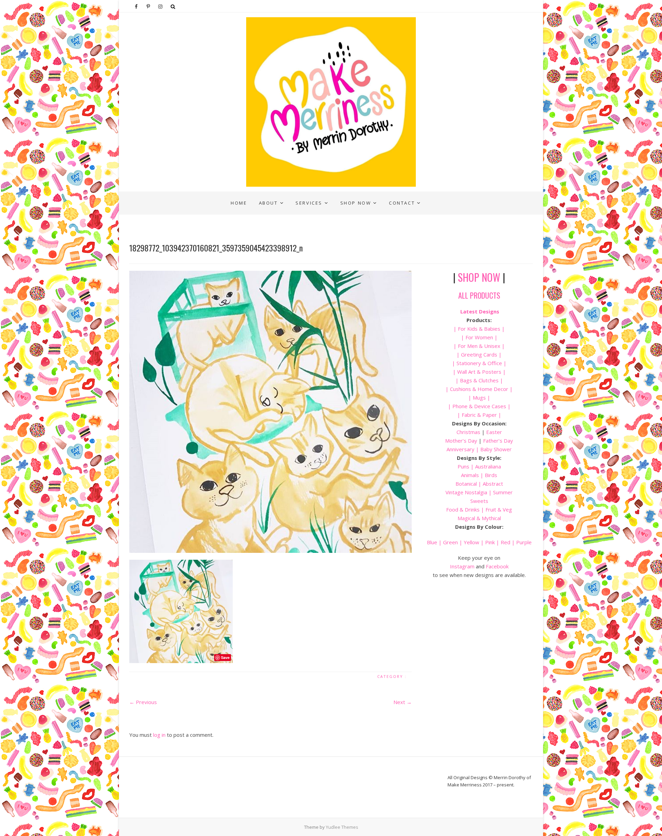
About (268, 203)
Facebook (497, 566)
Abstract (493, 483)
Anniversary (460, 449)
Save (225, 657)
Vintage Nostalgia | (469, 492)
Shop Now (355, 203)
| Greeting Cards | (479, 354)
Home (239, 203)
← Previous (143, 702)
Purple (524, 542)
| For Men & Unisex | (479, 345)
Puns (463, 466)
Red (505, 542)
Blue (432, 542)
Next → (402, 702)
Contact (402, 203)
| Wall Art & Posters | (479, 371)
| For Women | (479, 337)
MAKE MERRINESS (157, 196)
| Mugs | (479, 397)
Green (450, 542)
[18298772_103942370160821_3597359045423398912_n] (270, 412)
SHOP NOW (479, 277)
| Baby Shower (493, 449)
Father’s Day (498, 440)
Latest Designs (479, 311)
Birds (491, 475)
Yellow (471, 542)
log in (159, 734)
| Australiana (485, 466)
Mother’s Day (461, 440)
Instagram (462, 566)
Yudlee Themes (342, 827)
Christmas (469, 432)
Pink (490, 542)
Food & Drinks (463, 509)
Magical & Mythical (479, 518)
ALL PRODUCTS (479, 295)
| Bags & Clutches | (479, 380)
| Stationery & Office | (479, 363)
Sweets (479, 500)
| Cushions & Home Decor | (479, 388)
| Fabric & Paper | (479, 414)
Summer (503, 492)
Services (308, 203)
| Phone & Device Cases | (479, 406)
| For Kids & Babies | (479, 328)
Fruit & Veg (498, 509)
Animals (470, 475)
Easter (494, 432)
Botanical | (468, 483)
